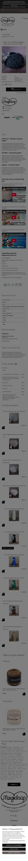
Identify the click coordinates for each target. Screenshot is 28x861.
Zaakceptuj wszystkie (14, 852)
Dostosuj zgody (14, 849)
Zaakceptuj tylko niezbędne (14, 845)
